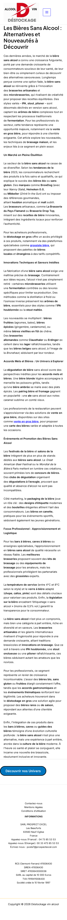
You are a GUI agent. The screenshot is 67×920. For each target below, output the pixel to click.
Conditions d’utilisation (33, 811)
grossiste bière (39, 245)
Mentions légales (33, 807)
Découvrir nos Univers (23, 771)
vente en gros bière (26, 421)
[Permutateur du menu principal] (47, 12)
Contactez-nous (33, 803)
